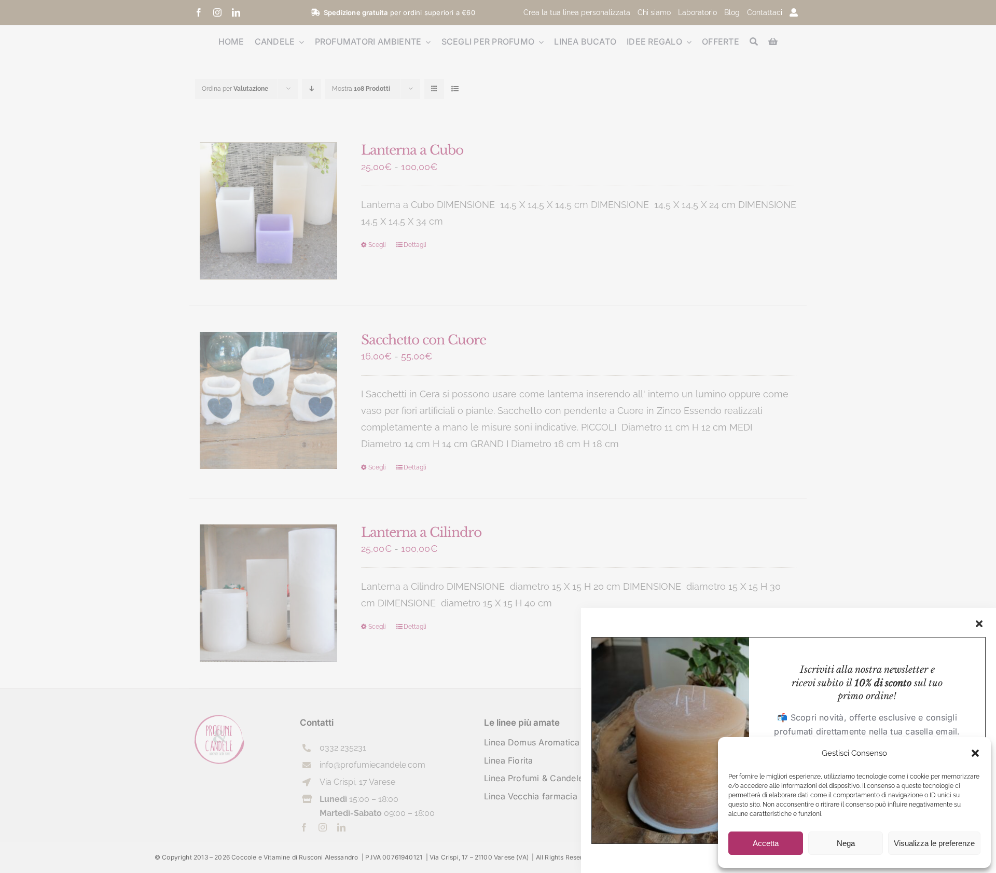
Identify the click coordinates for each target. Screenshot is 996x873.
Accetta (766, 843)
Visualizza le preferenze (934, 843)
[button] (975, 753)
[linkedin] (236, 12)
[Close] (979, 623)
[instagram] (217, 12)
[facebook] (199, 12)
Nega (846, 843)
